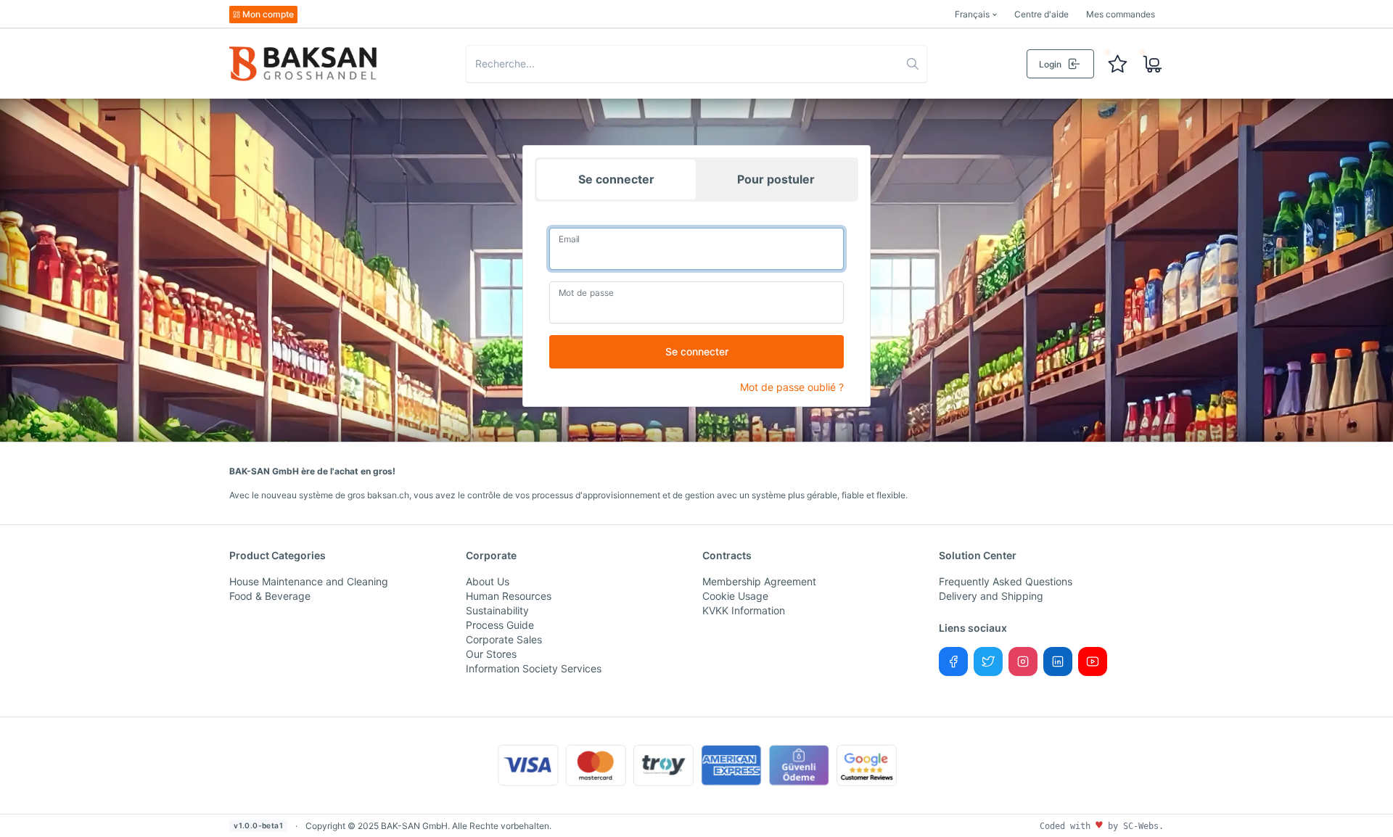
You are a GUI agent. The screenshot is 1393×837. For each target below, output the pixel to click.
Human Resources (508, 596)
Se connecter (616, 179)
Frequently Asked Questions (1005, 581)
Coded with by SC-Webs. (1102, 826)
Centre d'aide (1041, 14)
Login (1050, 64)
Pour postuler (776, 179)
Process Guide (500, 625)
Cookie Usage (735, 596)
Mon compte (268, 14)
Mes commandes (1120, 14)
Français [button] (972, 14)
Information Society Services (533, 668)
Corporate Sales (504, 639)
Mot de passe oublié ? (792, 387)
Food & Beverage (270, 596)
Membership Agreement (759, 581)
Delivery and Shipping (991, 596)
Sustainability (497, 610)
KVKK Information (743, 610)
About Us (487, 581)
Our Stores (491, 654)
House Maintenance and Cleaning (308, 581)
